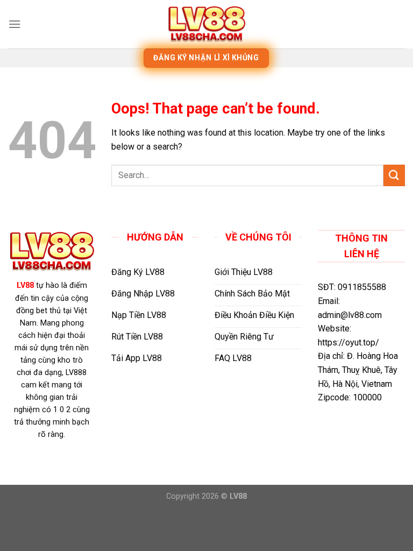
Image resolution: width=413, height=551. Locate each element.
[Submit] (394, 175)
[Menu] (14, 24)
